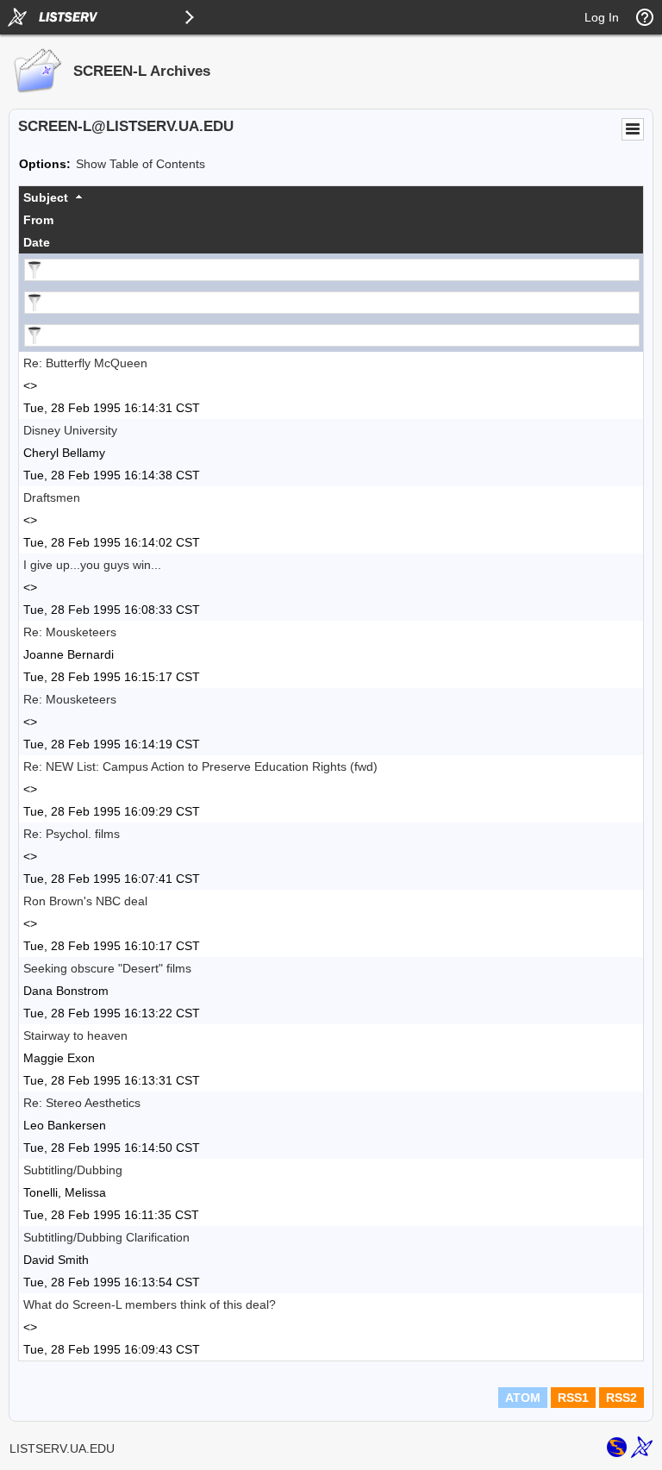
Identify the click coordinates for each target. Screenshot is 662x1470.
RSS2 (621, 1397)
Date (36, 242)
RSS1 (573, 1397)
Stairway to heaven (75, 1035)
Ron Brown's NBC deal (85, 901)
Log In (601, 17)
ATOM (522, 1397)
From (38, 220)
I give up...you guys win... (92, 565)
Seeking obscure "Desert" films (107, 968)
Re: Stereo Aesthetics (82, 1103)
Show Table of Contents (140, 164)
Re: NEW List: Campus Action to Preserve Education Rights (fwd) (200, 766)
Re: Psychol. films (71, 834)
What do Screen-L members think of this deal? (149, 1304)
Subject (45, 197)
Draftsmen (51, 497)
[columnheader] (331, 197)
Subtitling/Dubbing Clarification (106, 1237)
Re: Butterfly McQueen (85, 363)
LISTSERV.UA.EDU (62, 1448)
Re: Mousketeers (69, 632)
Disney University (70, 430)
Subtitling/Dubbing (72, 1170)
